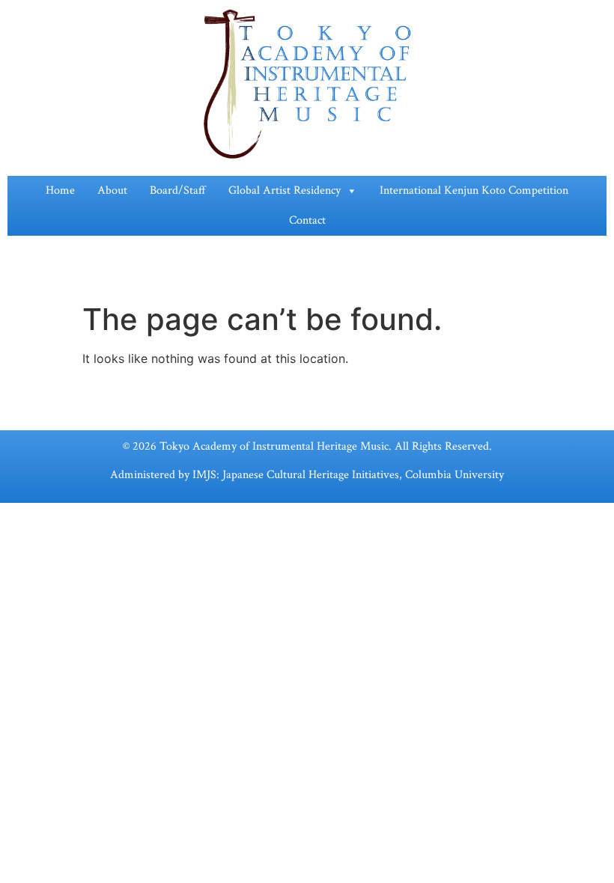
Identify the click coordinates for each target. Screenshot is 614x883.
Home (60, 190)
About (112, 190)
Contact (307, 220)
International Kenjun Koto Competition (474, 190)
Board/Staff (178, 190)
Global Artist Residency (284, 190)
